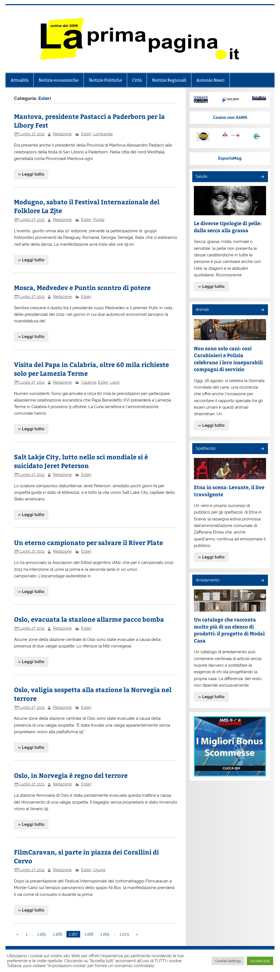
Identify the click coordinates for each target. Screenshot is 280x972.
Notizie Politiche (105, 80)
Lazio (114, 382)
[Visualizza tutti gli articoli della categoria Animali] (262, 310)
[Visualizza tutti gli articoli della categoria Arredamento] (262, 580)
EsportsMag (230, 158)
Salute (201, 176)
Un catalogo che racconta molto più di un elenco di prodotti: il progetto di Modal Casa (229, 630)
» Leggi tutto (31, 174)
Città (137, 80)
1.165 (41, 934)
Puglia (98, 219)
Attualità (19, 80)
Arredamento (207, 580)
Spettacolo (205, 448)
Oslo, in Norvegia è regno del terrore (71, 775)
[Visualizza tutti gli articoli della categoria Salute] (262, 177)
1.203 (124, 934)
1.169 (104, 934)
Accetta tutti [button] (260, 961)
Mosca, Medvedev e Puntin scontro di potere (82, 287)
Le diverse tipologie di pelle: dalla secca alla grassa (227, 227)
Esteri (86, 134)
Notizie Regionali (169, 80)
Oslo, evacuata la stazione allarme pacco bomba (89, 619)
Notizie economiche (58, 80)
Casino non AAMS (230, 117)
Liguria (99, 870)
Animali (202, 309)
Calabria (88, 382)
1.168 (89, 934)
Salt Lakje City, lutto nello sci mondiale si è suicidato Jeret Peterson (81, 461)
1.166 (57, 934)
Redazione (62, 134)
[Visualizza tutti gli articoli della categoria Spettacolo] (262, 449)
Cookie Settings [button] (228, 961)
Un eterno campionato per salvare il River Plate (88, 542)
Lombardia (103, 134)
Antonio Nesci (210, 80)
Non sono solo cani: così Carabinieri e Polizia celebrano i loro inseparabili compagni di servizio (228, 359)
